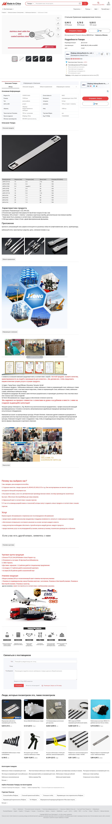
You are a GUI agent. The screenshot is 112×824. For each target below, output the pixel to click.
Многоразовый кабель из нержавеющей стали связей (42, 774)
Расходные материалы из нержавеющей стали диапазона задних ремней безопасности (96, 770)
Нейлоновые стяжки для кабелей (65, 774)
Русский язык (40, 811)
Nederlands (59, 811)
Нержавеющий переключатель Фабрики (14, 799)
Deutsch (53, 811)
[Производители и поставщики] (11, 3)
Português (27, 811)
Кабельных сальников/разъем (10, 777)
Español (21, 811)
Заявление (20, 809)
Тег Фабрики (33, 799)
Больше (4, 803)
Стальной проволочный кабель (30, 795)
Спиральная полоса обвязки (91, 777)
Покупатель (76, 9)
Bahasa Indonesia (105, 811)
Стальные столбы (48, 795)
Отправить (18, 685)
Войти (108, 4)
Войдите (68, 75)
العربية (65, 811)
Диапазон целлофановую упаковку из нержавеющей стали (69, 770)
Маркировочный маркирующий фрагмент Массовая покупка (57, 799)
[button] (73, 86)
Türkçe (90, 811)
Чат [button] (100, 31)
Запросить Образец (101, 35)
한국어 (70, 811)
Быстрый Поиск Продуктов (84, 809)
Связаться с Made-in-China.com (68, 809)
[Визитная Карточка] (107, 91)
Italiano (47, 811)
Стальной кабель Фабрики (10, 795)
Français (33, 811)
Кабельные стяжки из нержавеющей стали (14, 770)
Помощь (87, 9)
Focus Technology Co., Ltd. (54, 814)
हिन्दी (80, 811)
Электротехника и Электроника (16, 12)
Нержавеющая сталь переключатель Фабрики (70, 795)
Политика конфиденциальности (50, 809)
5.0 (88, 86)
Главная (4, 12)
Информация (96, 809)
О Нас (14, 809)
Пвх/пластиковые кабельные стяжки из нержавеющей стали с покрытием (42, 770)
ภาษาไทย (85, 811)
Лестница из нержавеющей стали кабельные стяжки (15, 774)
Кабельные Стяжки (42, 12)
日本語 (75, 811)
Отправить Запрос (75, 31)
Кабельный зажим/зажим (63, 777)
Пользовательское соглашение (33, 809)
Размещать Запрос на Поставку (52, 685)
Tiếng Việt (96, 811)
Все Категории (8, 9)
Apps (95, 9)
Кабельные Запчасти (30, 12)
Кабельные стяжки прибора (91, 774)
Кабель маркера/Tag (35, 777)
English (15, 811)
